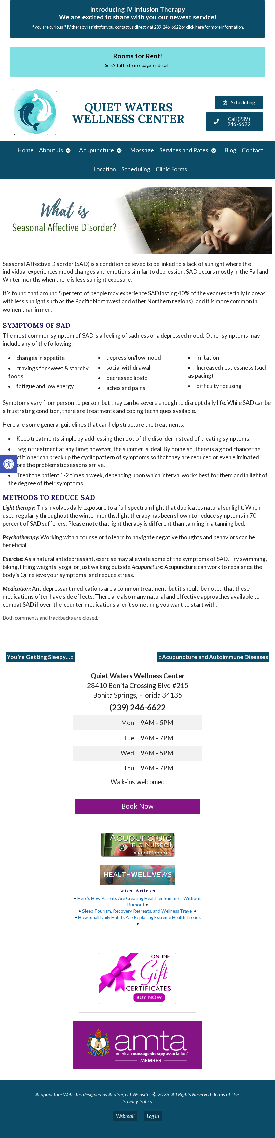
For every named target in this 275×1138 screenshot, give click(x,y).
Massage (142, 150)
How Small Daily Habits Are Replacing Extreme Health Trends (139, 917)
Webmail (125, 1116)
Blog (230, 150)
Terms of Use (226, 1094)
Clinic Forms (171, 169)
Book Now (137, 806)
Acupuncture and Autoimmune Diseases (213, 656)
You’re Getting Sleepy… (40, 656)
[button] (8, 464)
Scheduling (135, 169)
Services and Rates (183, 150)
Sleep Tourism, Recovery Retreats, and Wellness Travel (137, 911)
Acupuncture (96, 150)
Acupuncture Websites (58, 1094)
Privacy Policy (137, 1101)
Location (104, 169)
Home (25, 150)
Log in (153, 1116)
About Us (51, 150)
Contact (252, 150)
